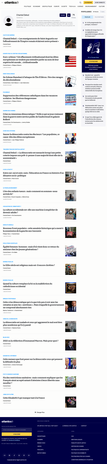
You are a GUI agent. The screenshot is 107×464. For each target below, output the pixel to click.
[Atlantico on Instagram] (24, 455)
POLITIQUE (27, 6)
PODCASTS (40, 449)
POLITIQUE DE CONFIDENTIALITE (80, 449)
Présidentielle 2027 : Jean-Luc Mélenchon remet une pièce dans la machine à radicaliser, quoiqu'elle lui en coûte (94, 108)
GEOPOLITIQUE (47, 6)
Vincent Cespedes (16, 197)
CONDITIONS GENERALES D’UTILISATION (82, 459)
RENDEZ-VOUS (41, 443)
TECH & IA (72, 6)
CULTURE (102, 6)
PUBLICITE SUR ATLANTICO (78, 443)
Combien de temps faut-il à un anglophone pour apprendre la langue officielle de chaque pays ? (94, 33)
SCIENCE (80, 6)
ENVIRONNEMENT (91, 6)
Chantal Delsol (7, 44)
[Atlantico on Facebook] (14, 455)
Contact (84, 425)
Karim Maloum (15, 82)
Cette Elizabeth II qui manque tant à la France (24, 398)
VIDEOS (39, 446)
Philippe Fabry (6, 234)
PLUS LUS (87, 17)
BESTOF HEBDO (41, 453)
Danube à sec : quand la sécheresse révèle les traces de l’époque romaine (94, 77)
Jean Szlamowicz (24, 82)
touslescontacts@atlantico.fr (16, 460)
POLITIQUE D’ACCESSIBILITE (78, 453)
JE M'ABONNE (88, 2)
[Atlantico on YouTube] (29, 455)
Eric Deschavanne (15, 122)
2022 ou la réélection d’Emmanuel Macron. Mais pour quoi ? (30, 341)
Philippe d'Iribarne (16, 65)
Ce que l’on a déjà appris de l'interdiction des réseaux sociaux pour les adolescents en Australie (94, 120)
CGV (72, 436)
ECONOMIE (36, 6)
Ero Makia (14, 252)
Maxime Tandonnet (8, 310)
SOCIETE (64, 6)
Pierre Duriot (15, 178)
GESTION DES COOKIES (77, 446)
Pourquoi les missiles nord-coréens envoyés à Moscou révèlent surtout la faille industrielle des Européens (93, 87)
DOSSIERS (40, 439)
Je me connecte (100, 2)
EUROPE (56, 6)
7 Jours (102, 11)
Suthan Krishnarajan (17, 364)
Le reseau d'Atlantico (70, 425)
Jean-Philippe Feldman (18, 140)
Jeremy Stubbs (26, 122)
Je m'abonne (93, 61)
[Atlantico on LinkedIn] (19, 455)
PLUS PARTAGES (99, 17)
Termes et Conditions (14, 440)
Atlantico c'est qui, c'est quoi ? (47, 425)
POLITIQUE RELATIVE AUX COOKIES (80, 456)
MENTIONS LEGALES (76, 439)
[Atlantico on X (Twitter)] (9, 455)
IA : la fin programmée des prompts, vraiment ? (93, 23)
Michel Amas (25, 197)
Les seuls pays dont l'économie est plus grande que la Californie (93, 98)
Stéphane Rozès (16, 328)
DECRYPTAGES (41, 436)
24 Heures (95, 11)
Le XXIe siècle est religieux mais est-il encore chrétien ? (29, 265)
